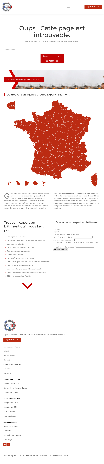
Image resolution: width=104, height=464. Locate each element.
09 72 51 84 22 (94, 7)
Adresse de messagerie (64, 240)
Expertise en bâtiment (11, 347)
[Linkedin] (4, 444)
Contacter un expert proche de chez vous (24, 80)
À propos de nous (10, 422)
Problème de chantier (11, 379)
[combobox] (76, 234)
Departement (60, 234)
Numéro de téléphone (64, 237)
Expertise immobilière (11, 398)
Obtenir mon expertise (60, 249)
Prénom (58, 229)
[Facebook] (8, 444)
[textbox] (76, 234)
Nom (56, 232)
